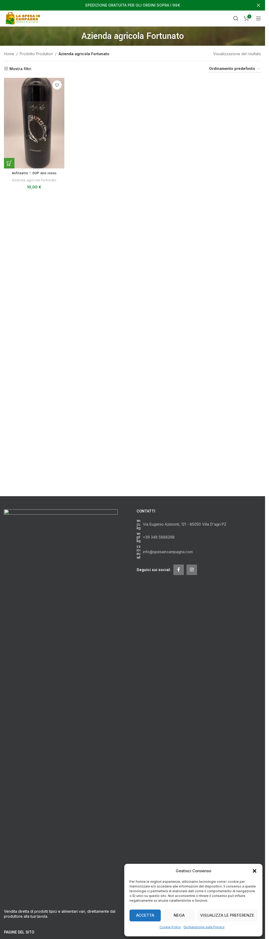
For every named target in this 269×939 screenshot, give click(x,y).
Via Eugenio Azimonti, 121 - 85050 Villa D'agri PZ (184, 524)
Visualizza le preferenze (227, 915)
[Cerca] (236, 18)
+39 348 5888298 (159, 537)
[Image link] (61, 706)
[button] (254, 871)
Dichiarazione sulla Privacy (204, 927)
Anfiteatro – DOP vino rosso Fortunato (34, 176)
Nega (179, 915)
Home (9, 54)
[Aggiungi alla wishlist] (57, 85)
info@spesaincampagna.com (168, 552)
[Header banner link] (132, 5)
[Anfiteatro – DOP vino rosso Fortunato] (34, 123)
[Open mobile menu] (258, 18)
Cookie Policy (170, 927)
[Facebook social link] (178, 570)
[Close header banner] (258, 5)
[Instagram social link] (192, 570)
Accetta (145, 915)
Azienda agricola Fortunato (34, 180)
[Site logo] (24, 18)
